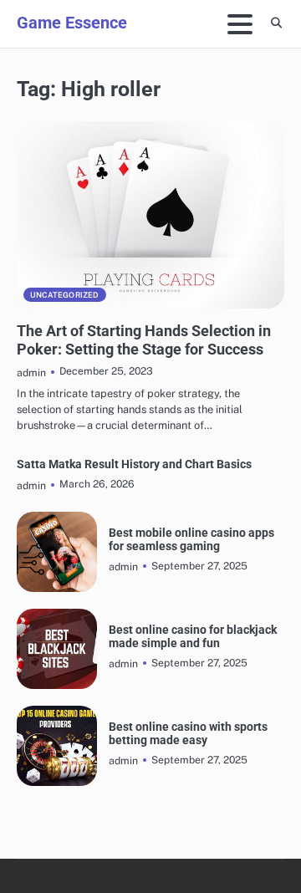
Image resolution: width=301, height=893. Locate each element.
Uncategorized (64, 294)
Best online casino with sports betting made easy (188, 733)
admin (31, 372)
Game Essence (72, 23)
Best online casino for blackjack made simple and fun (193, 636)
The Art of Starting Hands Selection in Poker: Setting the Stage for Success (144, 340)
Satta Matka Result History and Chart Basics (134, 464)
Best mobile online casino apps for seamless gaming (191, 539)
